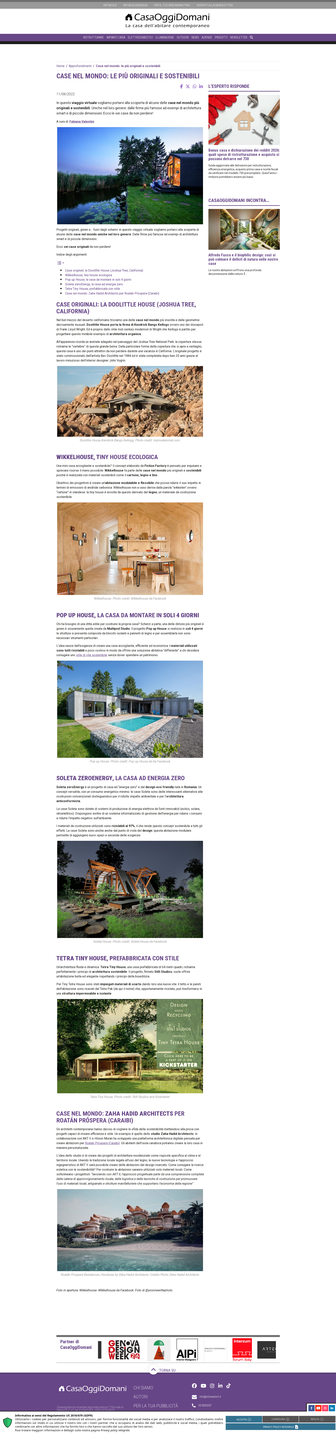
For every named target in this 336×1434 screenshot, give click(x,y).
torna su (167, 1370)
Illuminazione (165, 37)
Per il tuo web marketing (172, 5)
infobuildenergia (135, 5)
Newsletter (238, 37)
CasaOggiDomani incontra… (238, 200)
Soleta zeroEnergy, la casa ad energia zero (94, 284)
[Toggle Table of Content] (60, 263)
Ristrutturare (93, 37)
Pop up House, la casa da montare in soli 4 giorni (98, 279)
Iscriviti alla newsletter (215, 5)
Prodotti (221, 37)
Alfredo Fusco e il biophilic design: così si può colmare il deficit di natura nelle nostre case (243, 259)
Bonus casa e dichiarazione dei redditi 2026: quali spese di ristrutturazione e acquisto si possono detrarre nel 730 (244, 154)
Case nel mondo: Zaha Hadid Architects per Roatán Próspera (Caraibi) (112, 293)
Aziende (207, 37)
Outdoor (183, 37)
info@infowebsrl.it (210, 1396)
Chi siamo (143, 1387)
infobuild (110, 5)
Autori (140, 1397)
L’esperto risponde (228, 86)
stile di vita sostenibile (91, 655)
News (195, 37)
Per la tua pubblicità (155, 1406)
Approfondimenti (80, 66)
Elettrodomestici (140, 37)
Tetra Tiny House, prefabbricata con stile (92, 289)
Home (60, 66)
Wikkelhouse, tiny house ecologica (88, 275)
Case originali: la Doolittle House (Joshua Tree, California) (104, 270)
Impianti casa (116, 37)
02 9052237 (205, 1405)
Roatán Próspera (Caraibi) (102, 1143)
